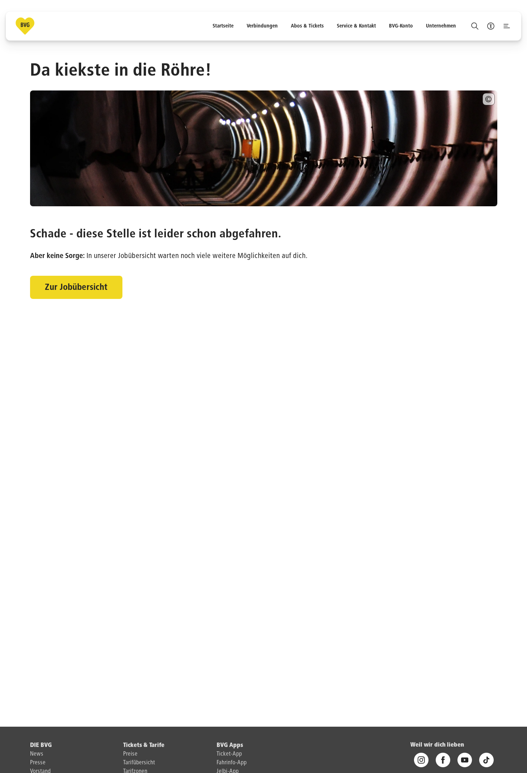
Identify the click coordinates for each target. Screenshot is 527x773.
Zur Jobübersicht (76, 287)
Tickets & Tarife (143, 745)
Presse (38, 763)
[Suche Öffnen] (475, 26)
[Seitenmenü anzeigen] (507, 26)
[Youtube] (464, 760)
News (36, 754)
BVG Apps (230, 745)
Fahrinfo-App (232, 763)
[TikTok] (486, 760)
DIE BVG (41, 745)
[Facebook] (443, 760)
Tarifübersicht (139, 763)
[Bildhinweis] (488, 99)
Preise (130, 754)
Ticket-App (229, 754)
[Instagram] (421, 760)
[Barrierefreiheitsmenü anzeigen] (491, 26)
